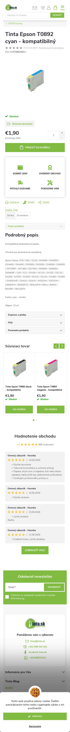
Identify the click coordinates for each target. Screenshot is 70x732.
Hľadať (57, 15)
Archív (9, 687)
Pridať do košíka (37, 147)
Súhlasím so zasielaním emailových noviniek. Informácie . (33, 597)
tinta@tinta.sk (37, 641)
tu (23, 598)
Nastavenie (35, 726)
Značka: (11, 210)
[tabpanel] (19, 384)
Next (62, 346)
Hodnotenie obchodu (35, 436)
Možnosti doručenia (22, 123)
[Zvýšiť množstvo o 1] (62, 133)
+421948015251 (37, 657)
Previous (56, 346)
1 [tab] (33, 420)
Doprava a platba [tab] (17, 314)
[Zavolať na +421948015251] (43, 8)
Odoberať (54, 587)
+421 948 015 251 (37, 646)
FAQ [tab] (10, 322)
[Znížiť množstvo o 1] (62, 137)
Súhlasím (37, 716)
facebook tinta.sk (38, 652)
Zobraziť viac (35, 550)
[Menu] (62, 7)
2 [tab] (36, 420)
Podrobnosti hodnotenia (51, 48)
